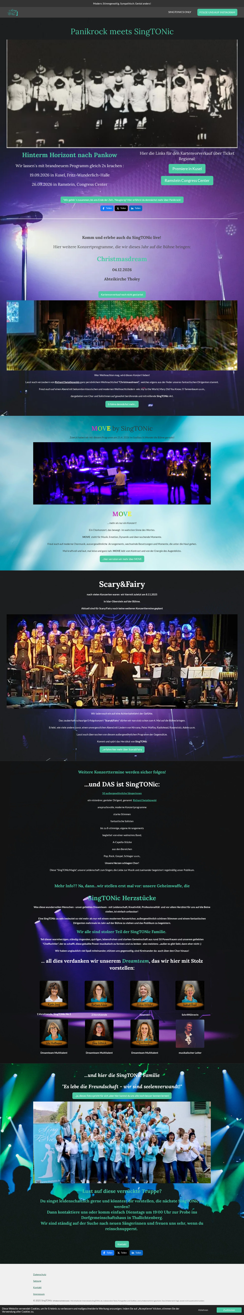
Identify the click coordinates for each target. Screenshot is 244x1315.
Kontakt (37, 1287)
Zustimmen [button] (229, 1310)
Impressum (39, 1294)
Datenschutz (39, 1274)
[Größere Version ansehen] (122, 335)
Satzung (37, 1280)
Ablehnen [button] (203, 1310)
